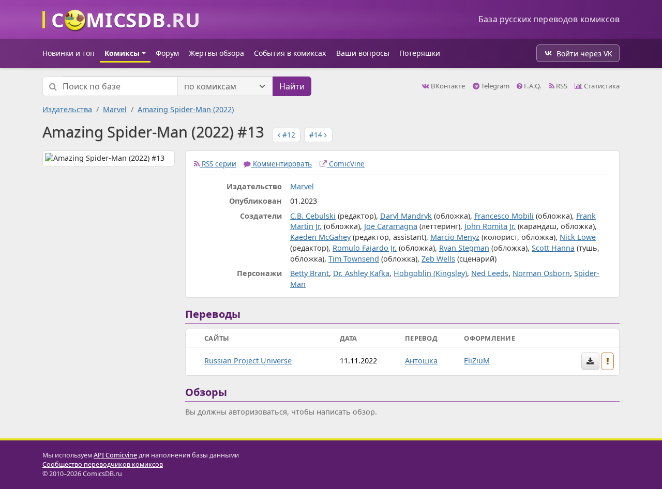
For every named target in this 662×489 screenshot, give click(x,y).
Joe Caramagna (390, 226)
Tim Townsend (353, 259)
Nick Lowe (578, 237)
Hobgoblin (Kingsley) (430, 273)
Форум (167, 53)
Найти (292, 86)
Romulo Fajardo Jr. (365, 248)
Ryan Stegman (464, 248)
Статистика (601, 85)
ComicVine (346, 164)
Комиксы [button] (122, 53)
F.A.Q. (531, 85)
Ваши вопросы (362, 53)
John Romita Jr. (490, 226)
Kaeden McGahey (320, 237)
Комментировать (281, 164)
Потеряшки (419, 53)
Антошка (421, 360)
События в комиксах (290, 53)
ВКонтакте (447, 85)
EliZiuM (477, 360)
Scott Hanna (553, 248)
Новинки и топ (68, 53)
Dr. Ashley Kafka (361, 273)
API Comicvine (115, 455)
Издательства (67, 109)
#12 (287, 135)
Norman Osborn (541, 273)
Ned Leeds (489, 273)
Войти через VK (584, 53)
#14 (316, 135)
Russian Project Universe (248, 360)
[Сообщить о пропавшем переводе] (607, 361)
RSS (560, 85)
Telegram (494, 85)
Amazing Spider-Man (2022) (186, 109)
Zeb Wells (438, 259)
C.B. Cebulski (313, 216)
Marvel (115, 109)
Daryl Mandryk (406, 216)
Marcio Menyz (454, 237)
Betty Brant (309, 273)
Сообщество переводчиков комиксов (102, 464)
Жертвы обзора (216, 53)
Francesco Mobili (504, 216)
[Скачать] (590, 361)
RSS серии (218, 164)
